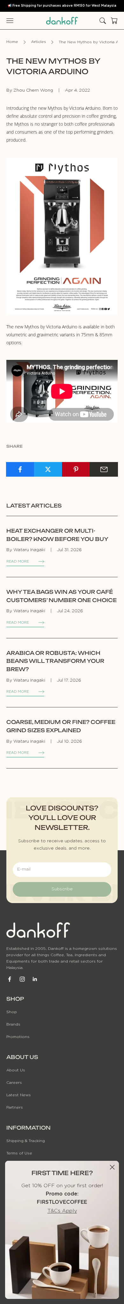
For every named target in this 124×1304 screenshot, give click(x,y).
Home (12, 42)
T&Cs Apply (62, 1210)
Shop (11, 1012)
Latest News (18, 1095)
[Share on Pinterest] (76, 469)
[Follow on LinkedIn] (35, 979)
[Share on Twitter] (48, 469)
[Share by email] (104, 469)
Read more (17, 561)
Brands (13, 1024)
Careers (14, 1082)
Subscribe (62, 889)
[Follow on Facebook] (9, 979)
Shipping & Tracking (25, 1141)
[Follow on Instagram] (22, 979)
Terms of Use (19, 1153)
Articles (38, 42)
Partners (14, 1107)
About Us (15, 1070)
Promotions (18, 1037)
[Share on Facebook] (20, 469)
